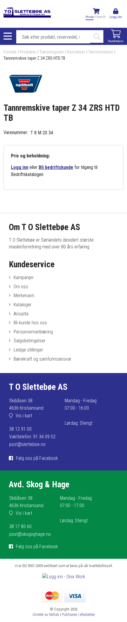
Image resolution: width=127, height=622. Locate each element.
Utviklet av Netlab (45, 614)
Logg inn (19, 167)
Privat (90, 17)
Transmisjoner (52, 52)
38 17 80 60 (20, 526)
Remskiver (76, 52)
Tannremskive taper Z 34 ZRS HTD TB (34, 58)
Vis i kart (24, 416)
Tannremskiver (100, 52)
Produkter (28, 52)
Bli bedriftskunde (56, 167)
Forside (10, 52)
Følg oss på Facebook (37, 458)
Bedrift (101, 17)
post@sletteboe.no (27, 444)
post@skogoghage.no (30, 534)
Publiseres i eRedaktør (78, 614)
